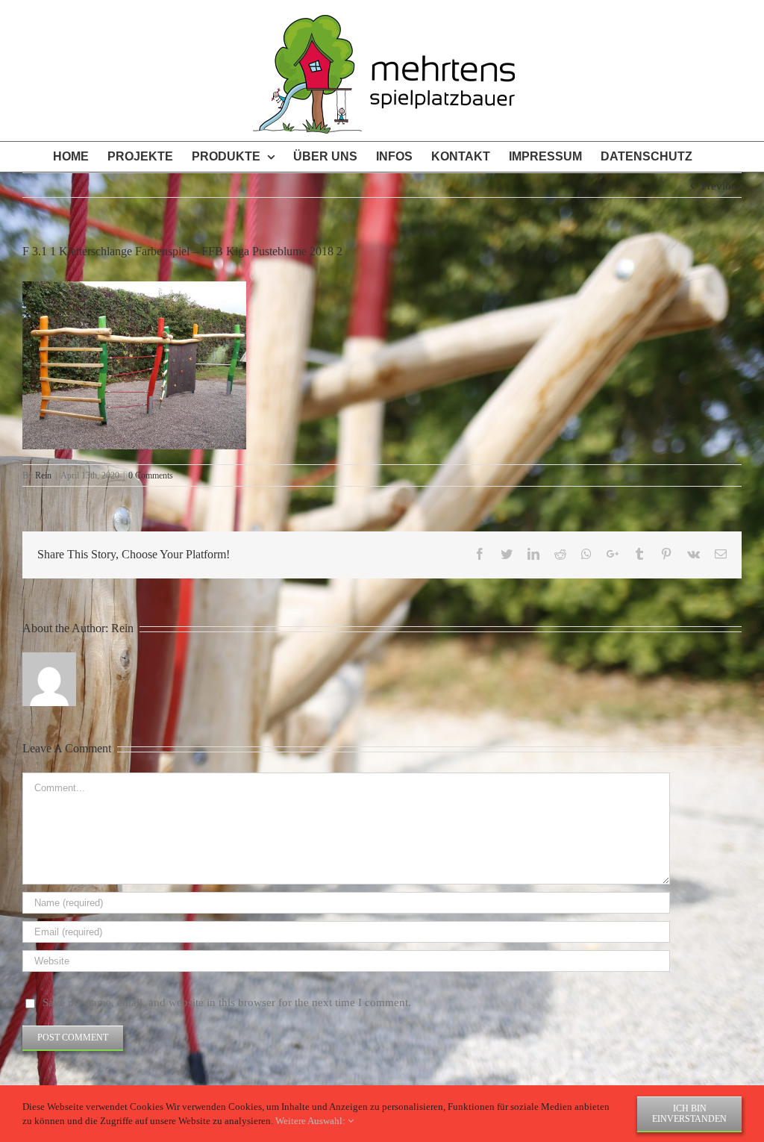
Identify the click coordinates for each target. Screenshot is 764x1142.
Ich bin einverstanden (689, 1113)
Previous (721, 186)
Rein (43, 475)
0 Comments (150, 475)
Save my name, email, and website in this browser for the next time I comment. (227, 1002)
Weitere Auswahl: (311, 1120)
